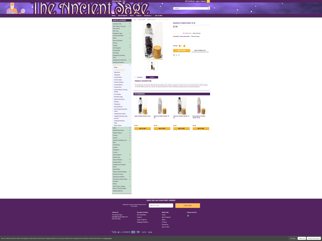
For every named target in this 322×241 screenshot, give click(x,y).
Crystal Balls (116, 50)
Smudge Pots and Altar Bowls (119, 166)
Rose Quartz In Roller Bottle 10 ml (199, 116)
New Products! (122, 15)
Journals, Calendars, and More (119, 141)
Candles (115, 45)
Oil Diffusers (116, 145)
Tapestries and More (118, 177)
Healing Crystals (117, 65)
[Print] (176, 55)
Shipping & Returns (142, 222)
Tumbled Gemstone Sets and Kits (120, 117)
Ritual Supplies (117, 155)
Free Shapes (117, 94)
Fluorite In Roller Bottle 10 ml (181, 116)
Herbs (114, 128)
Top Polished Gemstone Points (120, 110)
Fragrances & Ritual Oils (119, 60)
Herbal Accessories (118, 130)
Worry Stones (117, 125)
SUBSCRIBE (188, 205)
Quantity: (175, 45)
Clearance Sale (117, 24)
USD (124, 1)
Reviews (152, 77)
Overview (139, 77)
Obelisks (116, 101)
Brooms (115, 43)
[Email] (174, 55)
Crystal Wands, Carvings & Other (120, 91)
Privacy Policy (107, 238)
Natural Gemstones (119, 99)
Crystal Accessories (119, 70)
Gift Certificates (141, 215)
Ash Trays (115, 31)
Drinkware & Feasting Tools (119, 56)
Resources (147, 15)
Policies (139, 15)
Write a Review (196, 33)
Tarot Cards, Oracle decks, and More (120, 180)
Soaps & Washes (117, 159)
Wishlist (139, 217)
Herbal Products (117, 133)
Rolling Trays (116, 157)
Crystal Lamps (118, 80)
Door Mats (116, 53)
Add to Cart (142, 128)
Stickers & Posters (118, 174)
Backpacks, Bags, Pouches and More (118, 34)
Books (114, 38)
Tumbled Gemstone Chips (119, 122)
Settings (293, 238)
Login (197, 1)
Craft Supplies (117, 48)
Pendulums (117, 104)
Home (113, 15)
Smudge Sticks (117, 162)
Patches (115, 147)
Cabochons (117, 72)
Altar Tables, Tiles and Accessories (119, 27)
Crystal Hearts (118, 77)
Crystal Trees (117, 87)
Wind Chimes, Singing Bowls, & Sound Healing (119, 187)
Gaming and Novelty (118, 62)
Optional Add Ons (118, 191)
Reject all (302, 238)
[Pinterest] (179, 55)
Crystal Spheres (118, 85)
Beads (115, 67)
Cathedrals (117, 75)
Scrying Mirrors (118, 106)
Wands (115, 184)
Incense (115, 135)
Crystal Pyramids (118, 82)
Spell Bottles (116, 169)
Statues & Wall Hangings (120, 172)
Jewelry (115, 138)
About (132, 15)
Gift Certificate (190, 1)
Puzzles (115, 152)
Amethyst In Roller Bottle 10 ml (164, 19)
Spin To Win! (158, 15)
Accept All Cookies (313, 238)
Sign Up (203, 1)
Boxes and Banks (117, 40)
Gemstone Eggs (118, 97)
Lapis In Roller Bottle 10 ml (142, 116)
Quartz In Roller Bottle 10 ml (161, 116)
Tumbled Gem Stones (120, 114)
